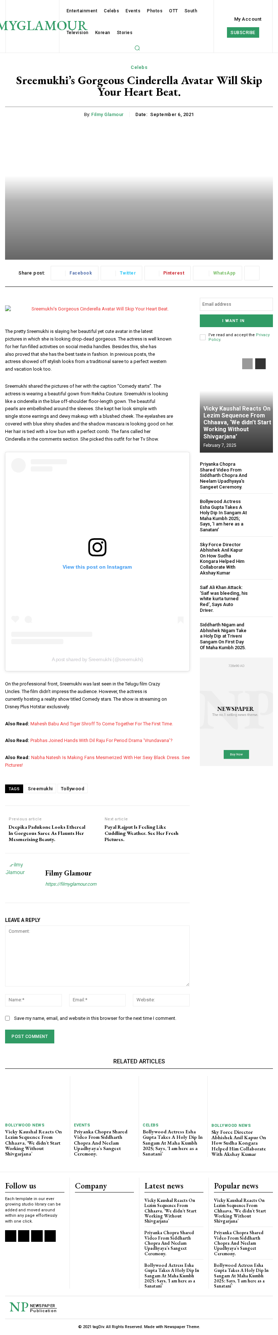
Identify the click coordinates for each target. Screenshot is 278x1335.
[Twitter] (36, 1235)
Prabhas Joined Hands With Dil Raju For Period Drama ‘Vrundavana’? (101, 740)
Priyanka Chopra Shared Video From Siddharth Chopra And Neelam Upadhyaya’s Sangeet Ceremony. (223, 475)
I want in (233, 320)
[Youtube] (50, 1235)
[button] (137, 48)
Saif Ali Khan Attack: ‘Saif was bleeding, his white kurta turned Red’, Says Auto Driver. (224, 599)
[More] (252, 273)
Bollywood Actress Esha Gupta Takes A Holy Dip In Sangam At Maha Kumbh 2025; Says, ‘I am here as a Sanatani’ (223, 515)
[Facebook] (10, 1235)
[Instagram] (23, 1235)
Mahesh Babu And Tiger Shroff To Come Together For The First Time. (101, 723)
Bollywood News (25, 1125)
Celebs (139, 67)
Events (82, 1125)
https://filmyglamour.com (70, 884)
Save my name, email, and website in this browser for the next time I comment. (95, 1018)
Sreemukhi (40, 788)
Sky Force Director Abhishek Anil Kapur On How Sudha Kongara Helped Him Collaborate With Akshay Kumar (222, 559)
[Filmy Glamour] (22, 878)
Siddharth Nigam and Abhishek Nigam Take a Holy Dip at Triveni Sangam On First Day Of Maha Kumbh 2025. (223, 636)
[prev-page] (247, 363)
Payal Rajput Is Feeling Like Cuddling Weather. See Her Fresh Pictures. (141, 833)
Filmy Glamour (107, 114)
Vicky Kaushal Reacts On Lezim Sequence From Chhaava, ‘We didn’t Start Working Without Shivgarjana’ (237, 422)
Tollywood (73, 788)
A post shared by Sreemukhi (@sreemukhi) (97, 659)
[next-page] (260, 363)
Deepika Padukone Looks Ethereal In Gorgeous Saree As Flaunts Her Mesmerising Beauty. (47, 833)
